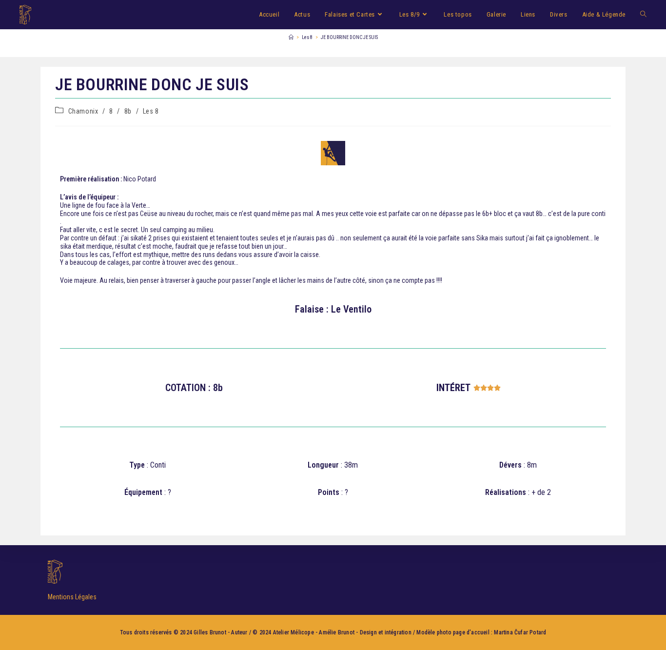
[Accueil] (291, 37)
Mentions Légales (72, 597)
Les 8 (151, 111)
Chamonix (83, 111)
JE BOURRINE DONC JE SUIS (349, 37)
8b (128, 111)
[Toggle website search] (643, 14)
